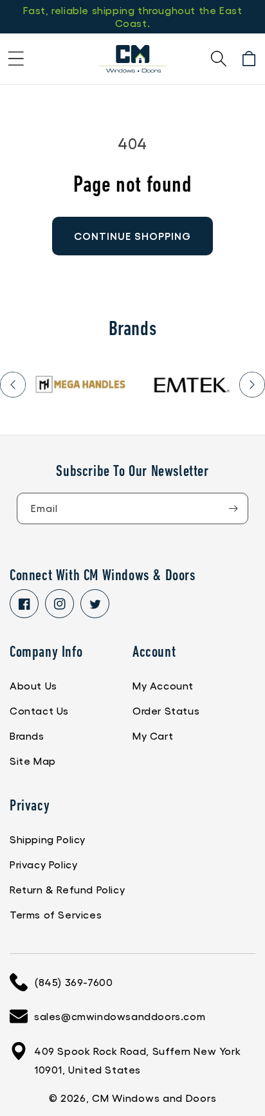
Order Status (165, 710)
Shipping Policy (48, 839)
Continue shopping (132, 236)
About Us (33, 685)
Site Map (33, 761)
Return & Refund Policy (67, 889)
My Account (163, 685)
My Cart (152, 735)
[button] (16, 58)
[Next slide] (252, 385)
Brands (27, 735)
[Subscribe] (233, 508)
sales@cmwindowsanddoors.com (119, 1016)
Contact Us (39, 710)
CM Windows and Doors (154, 1098)
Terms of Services (56, 914)
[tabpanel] (81, 384)
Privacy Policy (43, 864)
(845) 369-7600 (73, 982)
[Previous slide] (13, 385)
